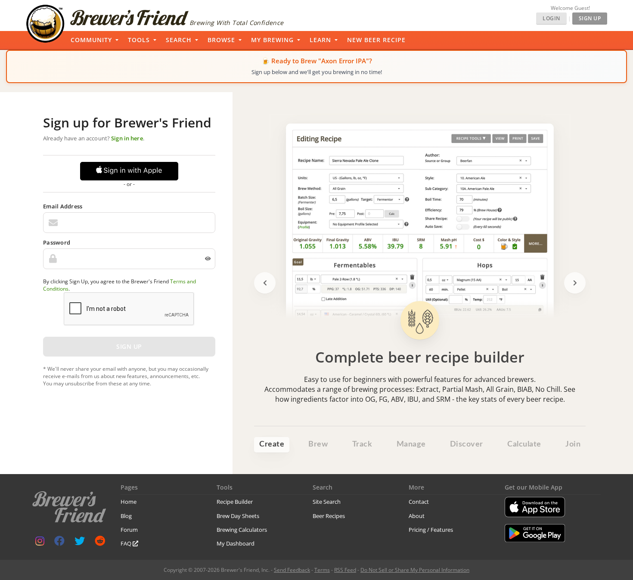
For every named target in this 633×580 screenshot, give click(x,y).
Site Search (327, 502)
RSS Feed (345, 570)
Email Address (62, 206)
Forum (129, 529)
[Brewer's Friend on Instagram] (39, 542)
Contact (419, 502)
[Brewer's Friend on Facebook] (59, 542)
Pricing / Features (431, 529)
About (417, 516)
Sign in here (127, 138)
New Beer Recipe (376, 40)
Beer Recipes (329, 516)
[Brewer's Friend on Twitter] (79, 542)
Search (179, 40)
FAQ (127, 543)
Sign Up (590, 18)
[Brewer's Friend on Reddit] (100, 542)
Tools (139, 40)
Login (551, 18)
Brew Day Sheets (238, 516)
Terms (322, 570)
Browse (221, 40)
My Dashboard (235, 543)
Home (129, 502)
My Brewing (272, 40)
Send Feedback (292, 570)
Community (91, 40)
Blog (126, 516)
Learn (320, 40)
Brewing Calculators (242, 529)
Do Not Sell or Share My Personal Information (414, 570)
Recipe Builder (235, 502)
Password (56, 242)
